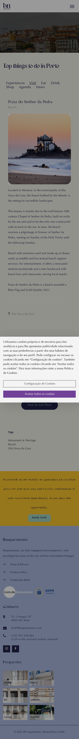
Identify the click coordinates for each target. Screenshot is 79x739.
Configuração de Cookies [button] (39, 384)
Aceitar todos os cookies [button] (39, 394)
